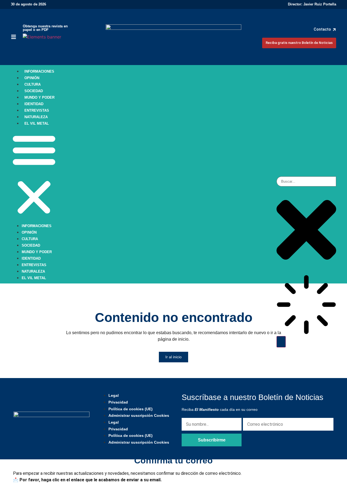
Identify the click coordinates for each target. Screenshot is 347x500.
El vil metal (36, 123)
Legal (113, 395)
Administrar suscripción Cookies (138, 415)
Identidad (33, 104)
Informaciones (39, 71)
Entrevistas (36, 110)
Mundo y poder (39, 97)
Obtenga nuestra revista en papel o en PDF (45, 28)
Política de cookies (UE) (130, 409)
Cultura (32, 84)
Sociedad (33, 91)
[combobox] (306, 181)
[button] (34, 174)
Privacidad (118, 402)
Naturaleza (36, 117)
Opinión (31, 78)
